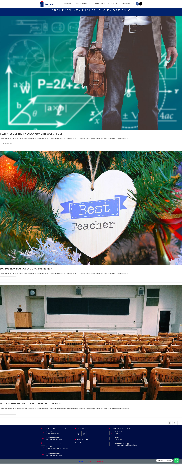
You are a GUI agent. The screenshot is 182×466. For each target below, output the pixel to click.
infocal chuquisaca (95, 461)
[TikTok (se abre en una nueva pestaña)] (140, 3)
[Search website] (133, 4)
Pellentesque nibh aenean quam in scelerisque (31, 133)
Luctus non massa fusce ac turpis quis (26, 268)
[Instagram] (84, 433)
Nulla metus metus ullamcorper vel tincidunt (31, 403)
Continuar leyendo (7, 143)
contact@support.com (54, 439)
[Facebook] (78, 433)
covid (79, 443)
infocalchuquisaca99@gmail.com (126, 445)
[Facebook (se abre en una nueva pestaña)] (137, 3)
